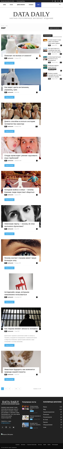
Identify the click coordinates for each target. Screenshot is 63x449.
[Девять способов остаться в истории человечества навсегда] (21, 114)
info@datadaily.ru (5, 423)
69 (16, 388)
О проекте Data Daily (31, 444)
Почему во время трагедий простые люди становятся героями (54, 75)
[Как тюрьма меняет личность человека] (21, 319)
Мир (38, 4)
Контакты (23, 444)
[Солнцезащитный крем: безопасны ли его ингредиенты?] (45, 58)
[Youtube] (60, 1)
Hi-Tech (11, 4)
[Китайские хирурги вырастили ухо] (45, 67)
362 (61, 53)
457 (36, 331)
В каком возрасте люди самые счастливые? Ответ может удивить (54, 41)
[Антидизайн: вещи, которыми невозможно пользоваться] (21, 284)
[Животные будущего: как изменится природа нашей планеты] (21, 362)
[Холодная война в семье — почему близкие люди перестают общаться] (21, 182)
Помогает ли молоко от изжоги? (17, 56)
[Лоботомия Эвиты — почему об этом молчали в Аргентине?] (21, 216)
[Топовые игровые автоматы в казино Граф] (25, 408)
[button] (60, 4)
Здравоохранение (21, 4)
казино (31, 411)
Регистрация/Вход (21, 1)
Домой (2, 25)
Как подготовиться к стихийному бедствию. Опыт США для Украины (54, 50)
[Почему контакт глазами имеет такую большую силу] (21, 250)
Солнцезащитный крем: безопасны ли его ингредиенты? (54, 58)
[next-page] (19, 388)
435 (61, 62)
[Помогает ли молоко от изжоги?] (21, 45)
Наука (4, 4)
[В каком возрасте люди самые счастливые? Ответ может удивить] (45, 40)
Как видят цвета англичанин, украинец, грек (35, 425)
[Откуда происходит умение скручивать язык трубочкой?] (21, 148)
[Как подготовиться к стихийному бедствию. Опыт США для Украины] (45, 50)
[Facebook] (52, 1)
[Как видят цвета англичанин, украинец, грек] (21, 80)
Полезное (31, 4)
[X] (58, 1)
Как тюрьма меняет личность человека (21, 329)
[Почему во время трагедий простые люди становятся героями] (45, 75)
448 (61, 78)
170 (36, 126)
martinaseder (10, 58)
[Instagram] (55, 1)
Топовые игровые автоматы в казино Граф (34, 408)
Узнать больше (9, 63)
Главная (17, 444)
